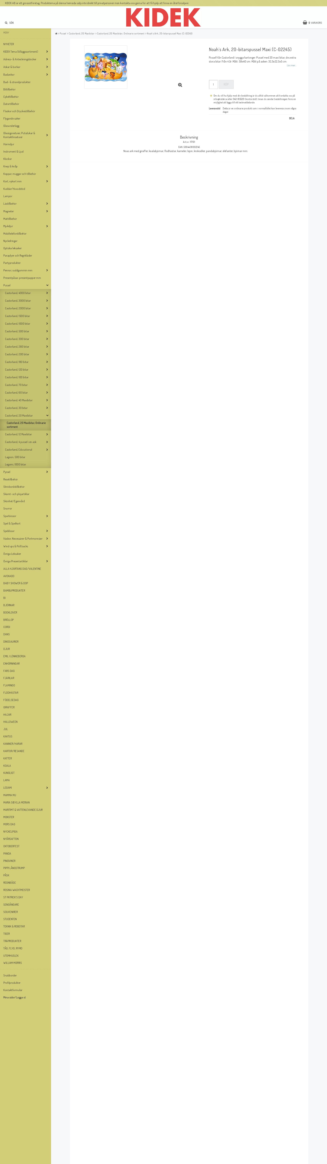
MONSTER (8, 817)
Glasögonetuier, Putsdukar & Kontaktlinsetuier (19, 135)
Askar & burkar (11, 67)
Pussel (6, 285)
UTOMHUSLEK (11, 955)
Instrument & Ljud (13, 151)
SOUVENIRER (10, 912)
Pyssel (6, 472)
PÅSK (6, 875)
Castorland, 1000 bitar (17, 323)
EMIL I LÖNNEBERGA (14, 656)
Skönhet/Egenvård (14, 501)
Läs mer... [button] (291, 65)
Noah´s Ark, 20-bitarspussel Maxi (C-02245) (170, 33)
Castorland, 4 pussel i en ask (20, 442)
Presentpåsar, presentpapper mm (22, 278)
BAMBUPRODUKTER (14, 590)
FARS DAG (9, 671)
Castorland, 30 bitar (16, 408)
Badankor (8, 74)
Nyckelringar (10, 241)
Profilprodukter (12, 982)
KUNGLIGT (8, 773)
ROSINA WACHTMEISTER (16, 890)
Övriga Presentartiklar (15, 561)
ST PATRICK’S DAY (13, 897)
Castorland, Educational (18, 449)
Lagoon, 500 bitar (15, 457)
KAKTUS (7, 736)
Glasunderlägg (11, 125)
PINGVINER (9, 861)
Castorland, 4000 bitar (18, 293)
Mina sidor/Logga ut (14, 997)
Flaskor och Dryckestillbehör (19, 111)
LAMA (6, 780)
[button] (314, 22)
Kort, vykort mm (12, 181)
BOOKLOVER (10, 612)
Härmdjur (8, 144)
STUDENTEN (10, 919)
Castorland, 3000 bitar (18, 300)
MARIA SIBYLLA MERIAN (16, 802)
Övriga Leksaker (12, 553)
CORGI (6, 627)
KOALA (7, 765)
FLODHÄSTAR (10, 692)
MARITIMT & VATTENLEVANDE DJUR (23, 809)
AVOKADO (8, 576)
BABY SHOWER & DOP (15, 583)
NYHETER (8, 44)
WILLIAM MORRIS (12, 962)
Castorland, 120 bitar (16, 369)
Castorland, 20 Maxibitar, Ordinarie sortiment (26, 424)
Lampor (7, 196)
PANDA (7, 853)
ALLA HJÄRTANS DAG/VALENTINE (22, 568)
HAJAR (7, 714)
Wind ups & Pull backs (15, 546)
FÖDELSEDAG (11, 700)
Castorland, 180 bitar (17, 362)
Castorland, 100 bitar (17, 377)
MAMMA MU (9, 795)
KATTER (7, 758)
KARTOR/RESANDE (13, 751)
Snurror (7, 508)
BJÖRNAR (8, 605)
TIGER (6, 933)
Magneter (8, 211)
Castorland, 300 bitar (17, 339)
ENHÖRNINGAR (11, 663)
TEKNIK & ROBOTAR (14, 926)
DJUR (6, 649)
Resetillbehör (10, 479)
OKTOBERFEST (11, 846)
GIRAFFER (8, 707)
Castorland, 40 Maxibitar (19, 400)
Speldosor (9, 531)
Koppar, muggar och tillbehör (19, 174)
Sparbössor (9, 516)
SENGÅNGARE (11, 904)
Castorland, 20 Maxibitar (19, 415)
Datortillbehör (11, 104)
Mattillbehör (10, 218)
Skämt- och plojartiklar (16, 494)
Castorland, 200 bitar (17, 354)
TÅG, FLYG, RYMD (12, 948)
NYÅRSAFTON (11, 839)
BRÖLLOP (8, 619)
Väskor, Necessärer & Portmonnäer (22, 538)
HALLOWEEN (10, 721)
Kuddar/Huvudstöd (14, 188)
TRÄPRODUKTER (12, 941)
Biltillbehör (9, 89)
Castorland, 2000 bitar (18, 308)
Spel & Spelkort (12, 523)
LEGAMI (7, 787)
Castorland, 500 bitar (17, 331)
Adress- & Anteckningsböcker (19, 59)
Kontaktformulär (12, 990)
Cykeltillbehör (11, 96)
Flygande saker (11, 118)
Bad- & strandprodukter (16, 82)
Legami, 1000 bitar (15, 464)
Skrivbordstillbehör (14, 486)
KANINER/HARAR (12, 743)
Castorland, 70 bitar (16, 385)
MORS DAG (9, 824)
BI (4, 598)
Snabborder (10, 975)
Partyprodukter (12, 263)
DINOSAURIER (11, 641)
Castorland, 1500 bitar (17, 316)
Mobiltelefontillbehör (15, 233)
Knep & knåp (10, 166)
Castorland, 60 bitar (16, 392)
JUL (5, 729)
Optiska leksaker (12, 248)
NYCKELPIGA (10, 831)
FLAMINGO (9, 685)
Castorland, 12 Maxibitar (18, 434)
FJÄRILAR (8, 678)
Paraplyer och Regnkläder (17, 255)
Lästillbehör (10, 203)
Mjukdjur (8, 226)
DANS (6, 634)
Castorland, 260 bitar (17, 346)
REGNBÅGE (9, 882)
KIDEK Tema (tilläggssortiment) (20, 51)
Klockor (7, 159)
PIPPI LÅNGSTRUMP (14, 868)
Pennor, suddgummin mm (18, 270)
